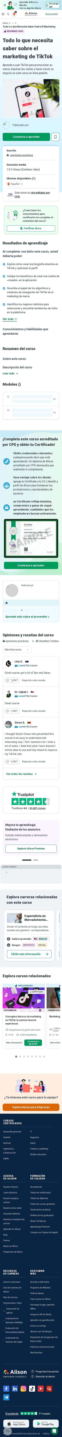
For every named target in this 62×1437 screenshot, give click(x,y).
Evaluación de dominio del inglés (14, 1340)
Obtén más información (26, 954)
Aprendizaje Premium (40, 1227)
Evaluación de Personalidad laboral (14, 1330)
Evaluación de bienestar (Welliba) (14, 1320)
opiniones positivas (21, 155)
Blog (5, 1235)
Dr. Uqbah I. (21, 692)
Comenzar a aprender (33, 1042)
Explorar (3, 14)
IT (31, 1132)
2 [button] (36, 862)
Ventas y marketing (39, 1149)
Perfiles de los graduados (42, 1215)
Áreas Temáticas (38, 1221)
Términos (24, 1433)
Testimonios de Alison (40, 1210)
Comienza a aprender (26, 136)
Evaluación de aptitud (12, 1311)
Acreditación (36, 1187)
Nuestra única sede (12, 1208)
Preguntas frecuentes (47, 1371)
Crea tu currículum (11, 1282)
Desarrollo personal (12, 1132)
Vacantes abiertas (11, 1214)
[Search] (6, 12)
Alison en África (10, 1246)
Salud (32, 1143)
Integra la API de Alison (40, 1314)
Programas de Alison (12, 1252)
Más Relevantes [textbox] (13, 649)
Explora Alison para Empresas (31, 1107)
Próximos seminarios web (42, 1347)
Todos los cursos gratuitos (42, 1204)
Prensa (6, 1240)
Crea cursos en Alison (40, 1299)
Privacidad (15, 1433)
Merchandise (36, 1352)
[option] (31, 837)
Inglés (6, 1158)
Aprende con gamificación (42, 1320)
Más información (14, 1043)
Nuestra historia (10, 1187)
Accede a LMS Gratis (39, 1282)
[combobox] (17, 649)
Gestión (6, 1137)
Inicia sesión (51, 14)
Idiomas (7, 1143)
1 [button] (26, 862)
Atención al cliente (45, 1376)
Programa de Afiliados (40, 1288)
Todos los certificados (40, 1192)
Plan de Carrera (10, 1297)
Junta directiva (10, 1192)
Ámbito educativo (38, 1154)
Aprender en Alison (12, 1229)
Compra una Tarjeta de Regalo (44, 1232)
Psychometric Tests (12, 1303)
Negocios (34, 1137)
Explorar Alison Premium (31, 848)
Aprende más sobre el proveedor (26, 616)
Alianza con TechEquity (41, 1331)
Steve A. (20, 722)
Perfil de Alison (37, 1293)
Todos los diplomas (39, 1198)
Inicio (5, 23)
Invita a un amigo (38, 1326)
